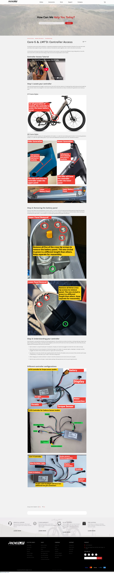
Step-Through (30, 553)
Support (70, 2)
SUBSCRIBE (99, 558)
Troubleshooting (48, 38)
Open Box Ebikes (30, 557)
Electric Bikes (44, 545)
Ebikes (41, 2)
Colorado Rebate (44, 555)
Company (80, 2)
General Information (39, 38)
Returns (70, 553)
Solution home (30, 38)
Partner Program (58, 553)
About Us (57, 545)
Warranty (71, 551)
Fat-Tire (28, 549)
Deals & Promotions (45, 551)
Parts (61, 2)
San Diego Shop (44, 553)
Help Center (71, 547)
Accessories (51, 2)
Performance (29, 555)
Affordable (29, 545)
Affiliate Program (58, 555)
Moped (28, 551)
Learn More (17, 530)
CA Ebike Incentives (45, 559)
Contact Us (71, 545)
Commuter (29, 547)
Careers (56, 551)
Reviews (56, 549)
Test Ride (57, 557)
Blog (56, 547)
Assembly (71, 549)
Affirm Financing (44, 557)
